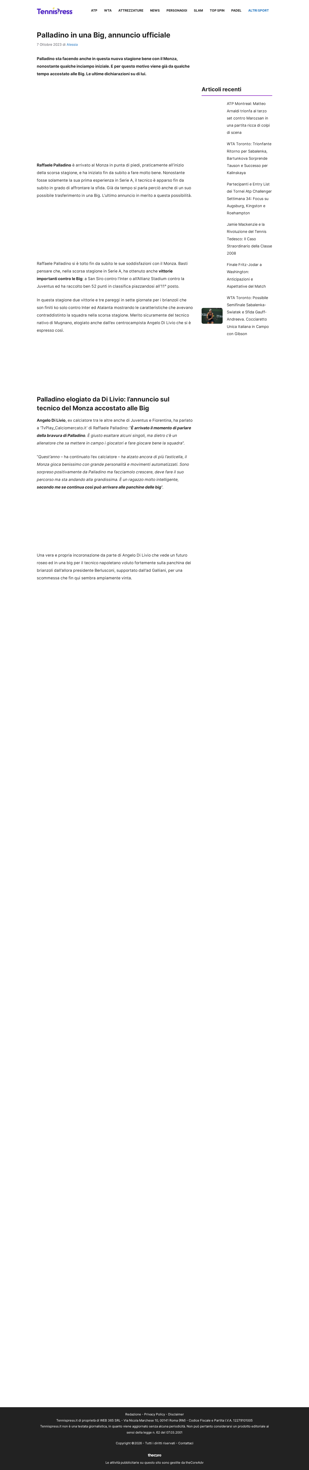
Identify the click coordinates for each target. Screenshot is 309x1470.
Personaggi (176, 10)
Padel (236, 10)
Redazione (133, 1414)
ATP (94, 10)
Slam (198, 10)
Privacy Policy (154, 1414)
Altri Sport (258, 10)
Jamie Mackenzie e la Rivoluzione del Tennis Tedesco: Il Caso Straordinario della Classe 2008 (249, 238)
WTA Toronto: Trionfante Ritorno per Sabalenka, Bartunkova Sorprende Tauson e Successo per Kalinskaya (249, 158)
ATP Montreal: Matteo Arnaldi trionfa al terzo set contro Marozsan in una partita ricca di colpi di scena (248, 118)
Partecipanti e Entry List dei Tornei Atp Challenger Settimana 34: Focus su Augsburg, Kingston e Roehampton (249, 198)
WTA (108, 10)
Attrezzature (130, 10)
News (155, 10)
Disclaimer (176, 1414)
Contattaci (185, 1443)
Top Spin (217, 10)
